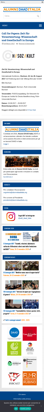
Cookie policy (25, 409)
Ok (16, 409)
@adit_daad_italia (24, 218)
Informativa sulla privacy (22, 399)
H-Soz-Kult (31, 110)
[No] (41, 406)
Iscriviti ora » (8, 177)
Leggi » (6, 144)
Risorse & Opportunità (27, 43)
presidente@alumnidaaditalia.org (15, 200)
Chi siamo (22, 394)
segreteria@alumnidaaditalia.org (15, 192)
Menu (3, 2)
